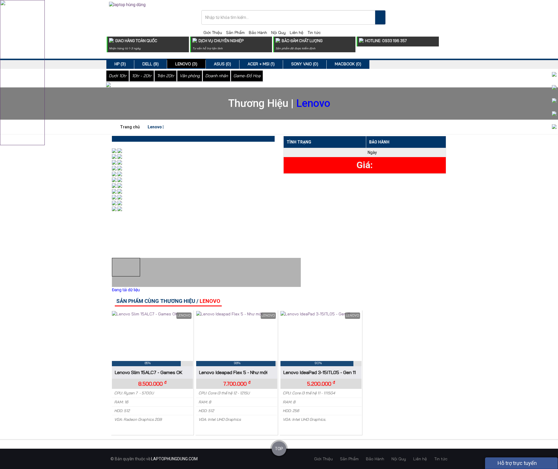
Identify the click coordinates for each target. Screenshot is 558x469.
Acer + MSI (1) (261, 64)
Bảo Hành (258, 32)
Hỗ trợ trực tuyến (516, 463)
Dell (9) (150, 64)
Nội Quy (278, 32)
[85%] (152, 314)
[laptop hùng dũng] (127, 4)
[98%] (236, 314)
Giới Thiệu (212, 32)
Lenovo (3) (186, 64)
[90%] (321, 314)
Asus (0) (222, 64)
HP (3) (120, 64)
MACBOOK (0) (348, 64)
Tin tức (314, 32)
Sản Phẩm (235, 32)
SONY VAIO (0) (304, 64)
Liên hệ (296, 32)
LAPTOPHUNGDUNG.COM (174, 459)
